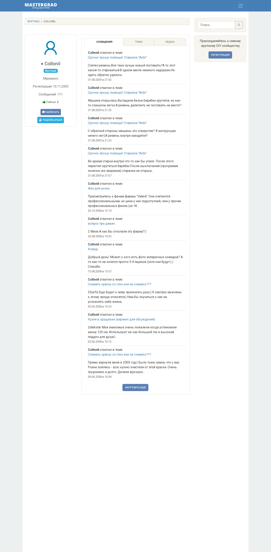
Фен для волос (99, 188)
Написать (52, 112)
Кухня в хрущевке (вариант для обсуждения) (121, 319)
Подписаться (52, 119)
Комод (93, 249)
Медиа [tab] (170, 41)
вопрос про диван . (102, 223)
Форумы (33, 21)
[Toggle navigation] (240, 6)
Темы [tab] (139, 41)
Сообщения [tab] (104, 41)
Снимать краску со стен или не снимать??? (119, 284)
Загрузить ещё (135, 387)
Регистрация (220, 54)
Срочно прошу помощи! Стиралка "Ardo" (117, 57)
